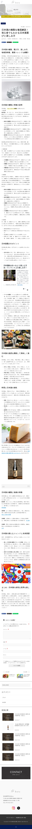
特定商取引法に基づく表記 (21, 817)
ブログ (3, 23)
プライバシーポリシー (10, 817)
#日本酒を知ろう (15, 38)
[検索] (28, 685)
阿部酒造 (4, 507)
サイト (4, 654)
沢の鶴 (28, 520)
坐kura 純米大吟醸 (6, 514)
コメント (6, 629)
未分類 (4, 702)
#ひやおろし (4, 38)
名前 (5, 642)
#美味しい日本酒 (22, 38)
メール (5, 648)
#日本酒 (9, 38)
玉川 (3, 528)
